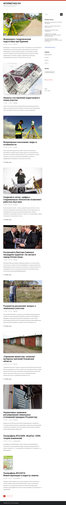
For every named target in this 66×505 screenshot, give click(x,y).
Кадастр (46, 60)
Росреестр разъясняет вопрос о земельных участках (19, 307)
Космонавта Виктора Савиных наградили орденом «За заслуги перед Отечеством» (19, 254)
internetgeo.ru (12, 3)
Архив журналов (48, 54)
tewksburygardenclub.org (50, 47)
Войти (46, 88)
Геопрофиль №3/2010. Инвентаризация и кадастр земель (21, 474)
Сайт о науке (47, 90)
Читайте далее (8, 162)
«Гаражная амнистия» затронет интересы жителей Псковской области (19, 359)
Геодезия (47, 57)
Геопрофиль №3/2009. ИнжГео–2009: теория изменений (22, 437)
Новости (46, 63)
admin (6, 44)
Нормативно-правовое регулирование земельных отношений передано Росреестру (20, 414)
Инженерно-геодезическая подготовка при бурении (17, 40)
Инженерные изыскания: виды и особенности (20, 143)
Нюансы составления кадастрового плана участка (21, 99)
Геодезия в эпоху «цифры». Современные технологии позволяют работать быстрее (22, 199)
